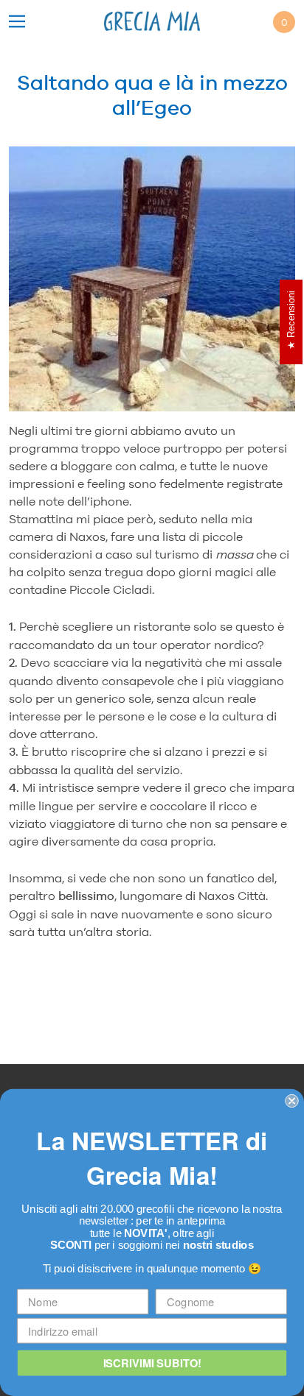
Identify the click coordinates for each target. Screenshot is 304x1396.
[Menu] (17, 22)
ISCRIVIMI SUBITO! (152, 1362)
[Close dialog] (291, 1101)
